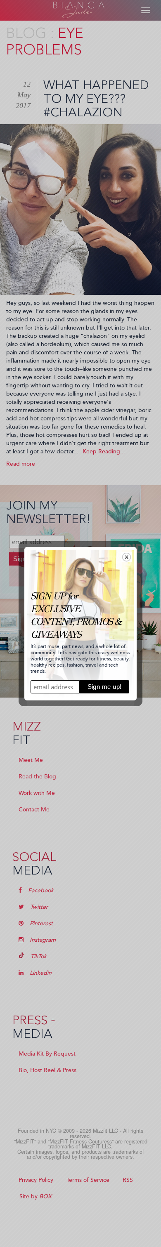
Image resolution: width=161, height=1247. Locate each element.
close (126, 557)
